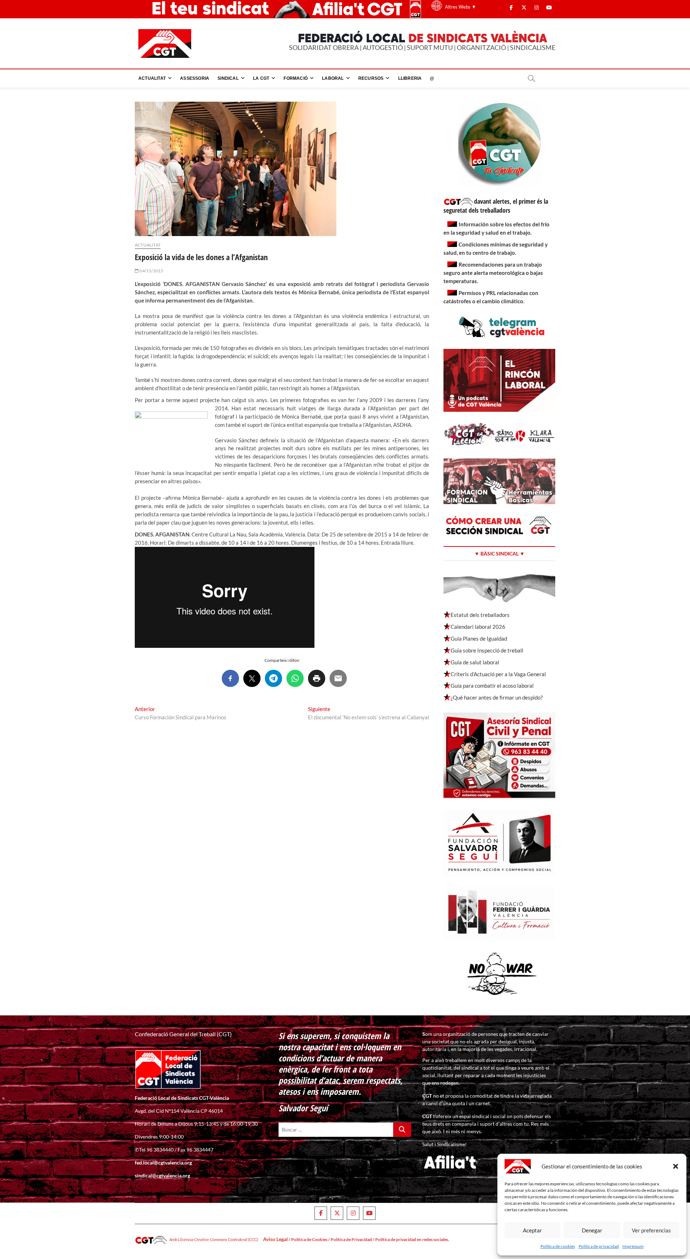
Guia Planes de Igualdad (479, 638)
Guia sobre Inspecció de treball (487, 650)
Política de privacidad (599, 1246)
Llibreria (410, 78)
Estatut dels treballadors (480, 615)
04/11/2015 (151, 270)
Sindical (228, 78)
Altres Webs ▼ (460, 7)
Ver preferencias (651, 1230)
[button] (675, 1166)
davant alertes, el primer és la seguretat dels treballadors (495, 206)
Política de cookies (557, 1246)
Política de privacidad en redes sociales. (412, 1239)
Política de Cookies (309, 1239)
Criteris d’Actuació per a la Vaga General (498, 674)
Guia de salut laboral (475, 662)
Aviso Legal (275, 1239)
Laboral (333, 78)
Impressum (633, 1246)
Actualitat (152, 78)
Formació (296, 78)
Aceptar (532, 1230)
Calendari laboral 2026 (478, 626)
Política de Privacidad (351, 1239)
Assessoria (194, 78)
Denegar (592, 1230)
